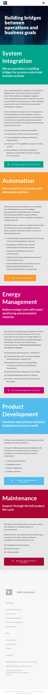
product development (14, 622)
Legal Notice (11, 644)
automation (10, 614)
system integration (13, 610)
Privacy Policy (11, 640)
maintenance (11, 627)
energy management (14, 618)
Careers (9, 648)
